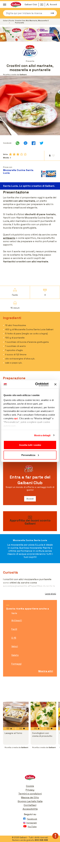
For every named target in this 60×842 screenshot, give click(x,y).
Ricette (11, 21)
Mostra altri (45, 671)
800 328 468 (41, 840)
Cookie (30, 786)
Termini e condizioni (30, 793)
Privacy (30, 789)
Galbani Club (31, 4)
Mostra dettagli (42, 435)
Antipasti (16, 620)
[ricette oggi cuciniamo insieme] (30, 34)
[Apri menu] (4, 4)
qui (16, 418)
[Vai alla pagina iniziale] (30, 778)
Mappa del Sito (30, 797)
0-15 (13, 637)
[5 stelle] (25, 154)
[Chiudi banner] (55, 384)
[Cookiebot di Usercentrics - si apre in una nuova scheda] (36, 384)
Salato (15, 655)
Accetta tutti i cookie (30, 445)
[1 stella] (10, 154)
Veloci (14, 646)
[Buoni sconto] (42, 4)
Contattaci (30, 805)
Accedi (30, 498)
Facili (14, 629)
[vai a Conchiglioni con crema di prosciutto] (43, 714)
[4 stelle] (21, 154)
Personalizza (28, 455)
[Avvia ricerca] (51, 13)
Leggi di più (50, 594)
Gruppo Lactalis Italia (30, 801)
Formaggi (16, 663)
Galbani (5, 21)
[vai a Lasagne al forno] (16, 714)
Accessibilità (30, 809)
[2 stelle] (14, 154)
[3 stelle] (18, 154)
